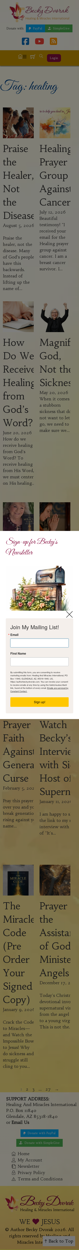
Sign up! (39, 702)
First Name (18, 653)
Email (14, 634)
